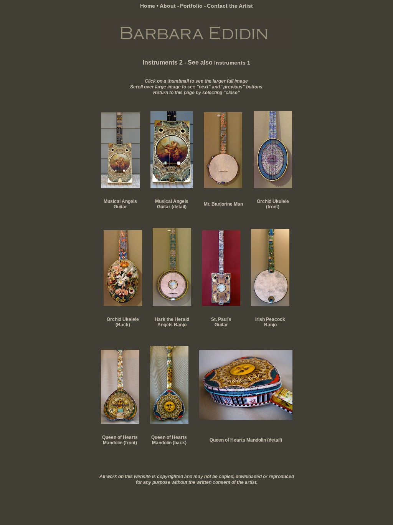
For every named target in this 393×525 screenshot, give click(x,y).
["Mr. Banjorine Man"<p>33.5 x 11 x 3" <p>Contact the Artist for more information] (223, 186)
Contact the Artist (230, 6)
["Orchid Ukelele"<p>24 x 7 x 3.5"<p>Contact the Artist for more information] (273, 186)
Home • (150, 6)
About (168, 6)
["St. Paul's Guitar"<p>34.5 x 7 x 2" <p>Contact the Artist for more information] (221, 304)
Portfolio (192, 6)
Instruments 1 (232, 63)
